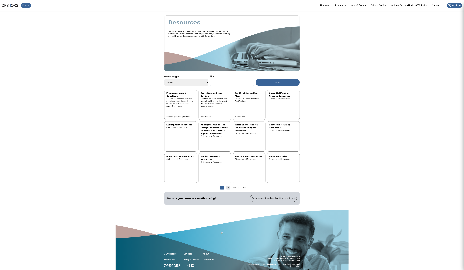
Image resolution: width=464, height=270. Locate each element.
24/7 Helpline (171, 254)
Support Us (437, 5)
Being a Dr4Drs (378, 5)
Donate (26, 5)
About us (324, 5)
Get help (188, 254)
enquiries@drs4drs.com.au (288, 264)
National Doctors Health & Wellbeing (409, 5)
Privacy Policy (294, 266)
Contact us (208, 260)
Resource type (171, 77)
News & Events (358, 5)
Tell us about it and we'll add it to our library (273, 198)
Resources (340, 5)
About (206, 254)
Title (212, 76)
